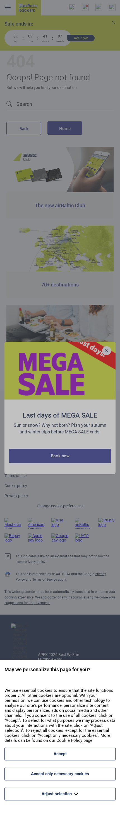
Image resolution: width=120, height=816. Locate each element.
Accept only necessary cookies (60, 773)
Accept (60, 753)
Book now (60, 455)
